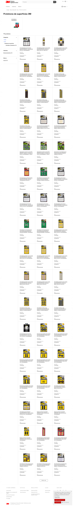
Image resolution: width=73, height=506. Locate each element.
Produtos (8, 6)
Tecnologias (8, 498)
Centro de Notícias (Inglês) (24, 490)
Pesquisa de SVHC (34, 492)
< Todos (4, 39)
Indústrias (14, 6)
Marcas (19, 6)
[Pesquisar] (54, 2)
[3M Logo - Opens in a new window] (12, 2)
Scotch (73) (5, 60)
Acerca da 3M (8, 490)
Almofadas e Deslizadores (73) (11, 45)
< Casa (4, 41)
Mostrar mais (44, 480)
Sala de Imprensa (23, 492)
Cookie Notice (57, 497)
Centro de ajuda (47, 490)
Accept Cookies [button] (57, 502)
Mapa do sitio (47, 492)
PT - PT (63, 1)
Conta (64, 6)
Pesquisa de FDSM (34, 490)
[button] (65, 502)
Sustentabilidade (9, 496)
